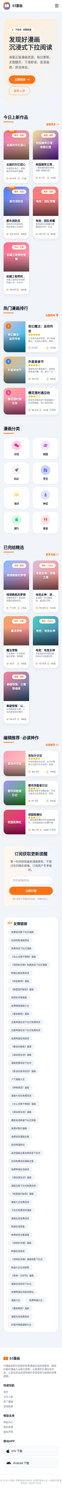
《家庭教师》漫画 (20, 981)
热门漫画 (8, 1401)
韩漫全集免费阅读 (20, 973)
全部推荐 (50, 744)
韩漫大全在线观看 (20, 1267)
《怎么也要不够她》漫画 (23, 956)
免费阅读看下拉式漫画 (22, 932)
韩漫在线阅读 (18, 1251)
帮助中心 (8, 1422)
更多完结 (51, 554)
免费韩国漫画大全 (20, 1005)
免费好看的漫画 (19, 1128)
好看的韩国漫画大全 (21, 1324)
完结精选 (8, 1406)
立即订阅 (31, 891)
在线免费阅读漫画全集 (22, 1161)
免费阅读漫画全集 (20, 1136)
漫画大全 (15, 1300)
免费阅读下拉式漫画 (21, 948)
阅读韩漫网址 (18, 1144)
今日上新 (8, 1396)
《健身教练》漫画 (20, 1013)
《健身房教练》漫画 (21, 1046)
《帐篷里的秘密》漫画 (22, 989)
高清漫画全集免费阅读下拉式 (25, 1153)
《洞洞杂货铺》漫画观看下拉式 (27, 1259)
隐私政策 (8, 1426)
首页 (5, 1391)
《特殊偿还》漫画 (20, 1087)
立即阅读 (19, 79)
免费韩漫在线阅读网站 (22, 1291)
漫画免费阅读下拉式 (21, 1062)
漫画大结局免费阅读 (21, 1095)
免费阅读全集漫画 (20, 1234)
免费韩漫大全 (36, 1300)
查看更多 (51, 124)
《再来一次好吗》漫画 (22, 1275)
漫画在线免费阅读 (20, 1218)
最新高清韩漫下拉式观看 (23, 1120)
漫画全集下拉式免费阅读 (23, 1185)
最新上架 (19, 90)
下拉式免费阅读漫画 (21, 1210)
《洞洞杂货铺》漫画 (21, 1242)
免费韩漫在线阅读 (20, 1038)
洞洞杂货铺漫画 (19, 997)
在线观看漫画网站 (20, 940)
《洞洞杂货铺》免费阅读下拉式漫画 (29, 964)
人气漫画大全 (18, 1079)
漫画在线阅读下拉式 (21, 1283)
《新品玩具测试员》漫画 (23, 1071)
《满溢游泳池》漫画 (21, 1054)
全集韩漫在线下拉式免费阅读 (25, 1022)
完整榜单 (50, 315)
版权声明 (8, 1431)
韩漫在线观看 (18, 1226)
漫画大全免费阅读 (20, 1202)
